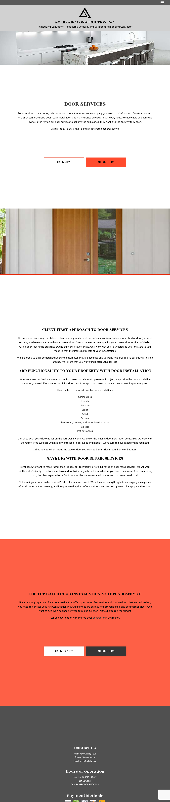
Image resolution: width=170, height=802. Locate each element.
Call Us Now (64, 651)
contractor (99, 618)
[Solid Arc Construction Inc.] (85, 12)
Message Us (106, 162)
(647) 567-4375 (88, 757)
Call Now (64, 162)
